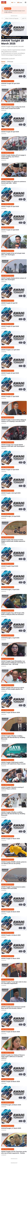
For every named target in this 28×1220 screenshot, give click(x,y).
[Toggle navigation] (25, 2)
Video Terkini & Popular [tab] (12, 18)
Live (21, 2)
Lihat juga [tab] (10, 61)
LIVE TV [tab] (24, 18)
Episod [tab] (3, 61)
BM (12, 2)
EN (14, 2)
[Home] (3, 2)
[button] (2, 9)
